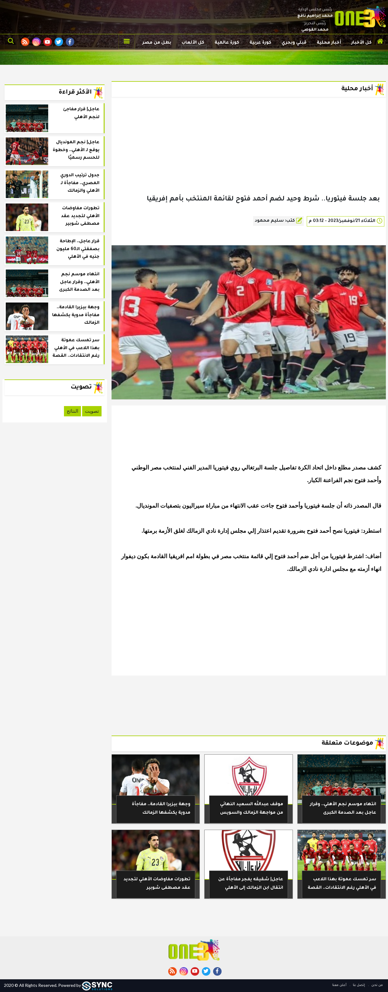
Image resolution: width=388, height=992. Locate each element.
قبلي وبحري (294, 43)
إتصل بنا (358, 985)
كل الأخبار (361, 43)
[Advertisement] (249, 155)
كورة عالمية (227, 43)
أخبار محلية (329, 43)
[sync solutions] (97, 985)
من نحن (376, 985)
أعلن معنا (339, 985)
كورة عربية (260, 43)
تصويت (92, 411)
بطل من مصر (156, 43)
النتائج (72, 411)
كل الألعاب (193, 43)
